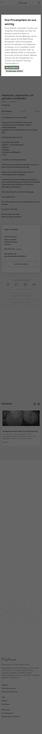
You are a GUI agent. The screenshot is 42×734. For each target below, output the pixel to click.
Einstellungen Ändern (14, 71)
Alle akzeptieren (12, 67)
